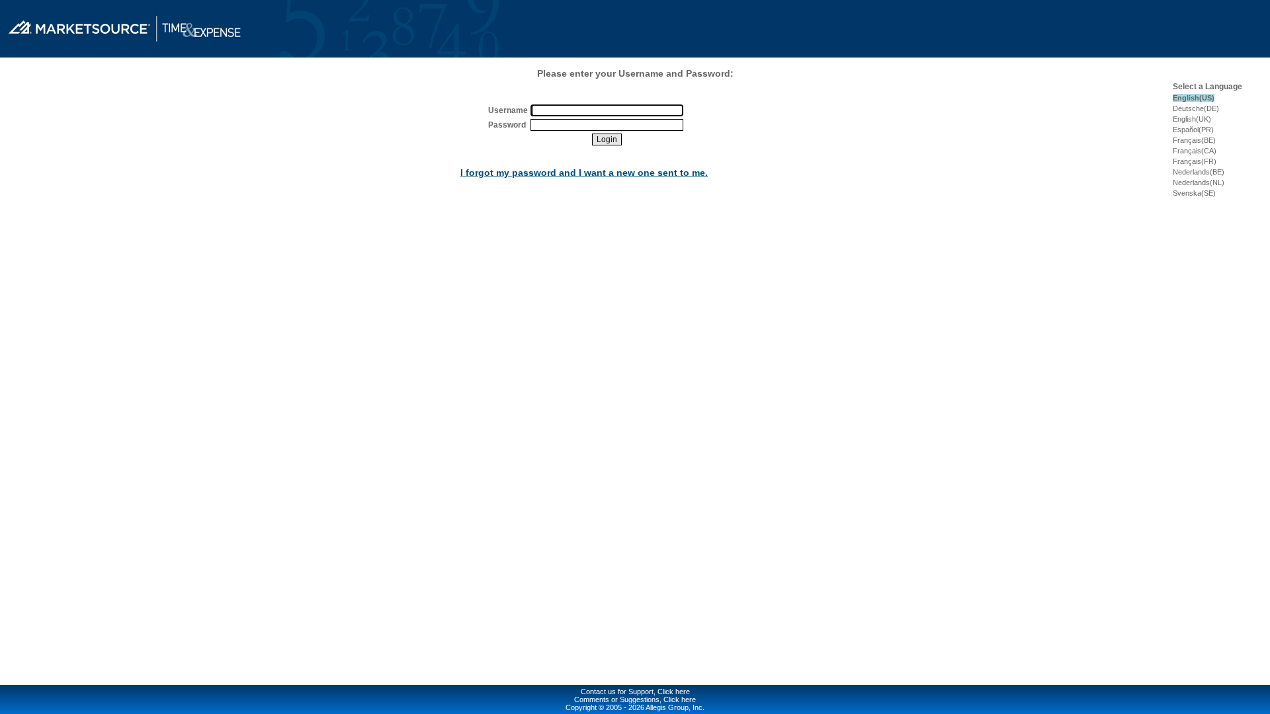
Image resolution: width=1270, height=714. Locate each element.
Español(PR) (1193, 130)
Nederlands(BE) (1198, 172)
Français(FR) (1194, 161)
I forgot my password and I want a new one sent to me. (584, 172)
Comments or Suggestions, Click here (635, 699)
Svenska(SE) (1194, 193)
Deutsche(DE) (1196, 108)
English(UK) (1192, 119)
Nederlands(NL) (1198, 182)
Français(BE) (1194, 140)
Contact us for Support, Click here (635, 691)
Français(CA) (1194, 151)
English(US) (1193, 98)
